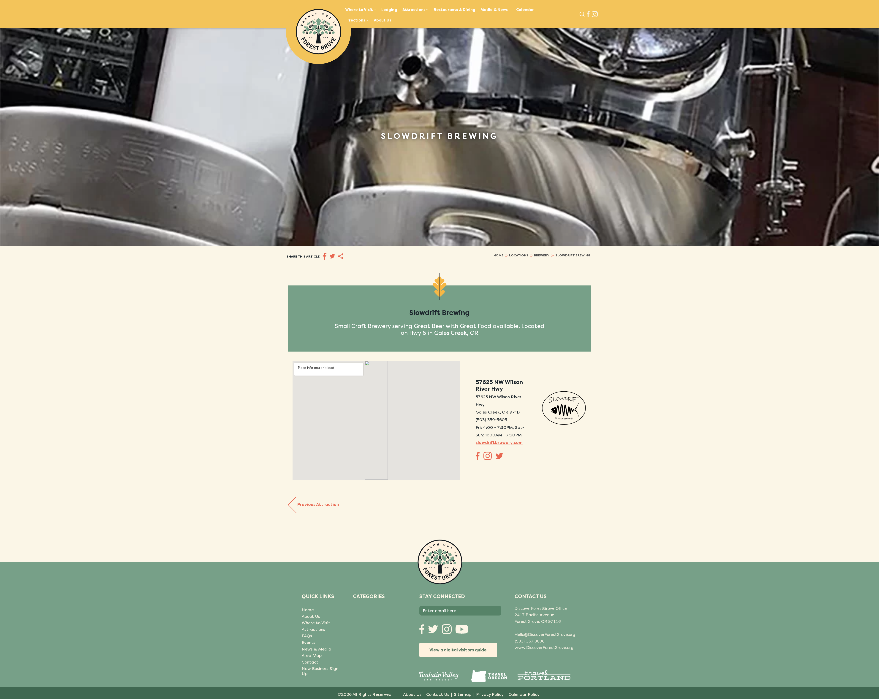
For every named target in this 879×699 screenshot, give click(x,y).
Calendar (525, 10)
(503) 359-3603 (491, 419)
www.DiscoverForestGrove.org (544, 647)
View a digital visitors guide (458, 650)
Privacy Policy (490, 694)
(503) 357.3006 (530, 641)
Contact (310, 662)
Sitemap (462, 694)
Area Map (312, 655)
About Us (382, 20)
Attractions (313, 629)
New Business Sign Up (320, 671)
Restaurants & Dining (454, 10)
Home (308, 609)
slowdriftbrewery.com (499, 442)
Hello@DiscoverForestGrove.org (545, 634)
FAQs (307, 635)
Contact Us (437, 694)
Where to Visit (316, 622)
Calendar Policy (524, 694)
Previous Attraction (318, 504)
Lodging (389, 10)
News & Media (316, 649)
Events (308, 642)
